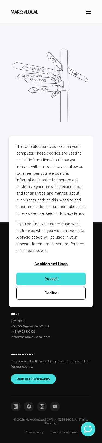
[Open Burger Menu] (88, 11)
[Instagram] (42, 406)
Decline (51, 293)
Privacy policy (34, 432)
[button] (5, 437)
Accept (51, 278)
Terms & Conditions (63, 432)
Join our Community (33, 379)
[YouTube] (55, 406)
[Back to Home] (24, 12)
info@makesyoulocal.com (31, 337)
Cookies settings (51, 264)
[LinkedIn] (16, 406)
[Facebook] (29, 406)
